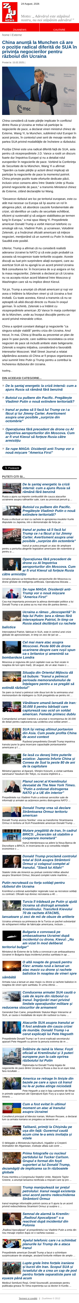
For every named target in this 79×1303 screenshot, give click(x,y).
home (5, 34)
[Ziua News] (9, 12)
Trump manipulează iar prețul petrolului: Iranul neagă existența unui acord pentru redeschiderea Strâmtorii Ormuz (49, 1193)
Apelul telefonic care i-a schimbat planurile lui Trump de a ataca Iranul (49, 1244)
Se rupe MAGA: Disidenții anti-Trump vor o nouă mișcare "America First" (39, 451)
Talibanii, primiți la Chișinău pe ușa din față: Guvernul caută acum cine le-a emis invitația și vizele (47, 1132)
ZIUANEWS (19, 29)
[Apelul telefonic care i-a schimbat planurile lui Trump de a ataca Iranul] (11, 1243)
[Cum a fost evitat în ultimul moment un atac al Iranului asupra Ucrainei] (11, 1108)
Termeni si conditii (28, 1298)
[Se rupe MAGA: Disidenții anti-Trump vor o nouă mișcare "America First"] (11, 593)
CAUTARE (59, 29)
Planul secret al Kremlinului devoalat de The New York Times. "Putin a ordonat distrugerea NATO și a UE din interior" (49, 787)
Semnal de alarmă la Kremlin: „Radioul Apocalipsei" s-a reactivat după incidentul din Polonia (46, 1219)
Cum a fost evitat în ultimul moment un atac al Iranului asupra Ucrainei (44, 1108)
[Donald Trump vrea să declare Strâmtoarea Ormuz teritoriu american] (11, 811)
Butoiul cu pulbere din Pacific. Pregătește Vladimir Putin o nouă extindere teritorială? (39, 399)
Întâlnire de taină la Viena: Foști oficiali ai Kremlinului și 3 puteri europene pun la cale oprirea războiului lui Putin (48, 1054)
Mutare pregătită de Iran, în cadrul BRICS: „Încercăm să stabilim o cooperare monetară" (50, 834)
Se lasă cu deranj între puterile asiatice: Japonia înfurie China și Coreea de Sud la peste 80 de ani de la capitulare (49, 760)
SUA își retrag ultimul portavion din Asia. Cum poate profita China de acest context (49, 733)
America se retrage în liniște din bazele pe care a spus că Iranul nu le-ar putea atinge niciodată (48, 1082)
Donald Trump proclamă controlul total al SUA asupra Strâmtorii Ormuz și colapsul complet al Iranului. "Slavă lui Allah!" (50, 862)
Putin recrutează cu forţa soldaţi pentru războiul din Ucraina (33, 884)
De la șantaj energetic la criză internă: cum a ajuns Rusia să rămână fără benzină (40, 387)
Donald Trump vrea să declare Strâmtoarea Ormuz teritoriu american (47, 811)
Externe (17, 34)
